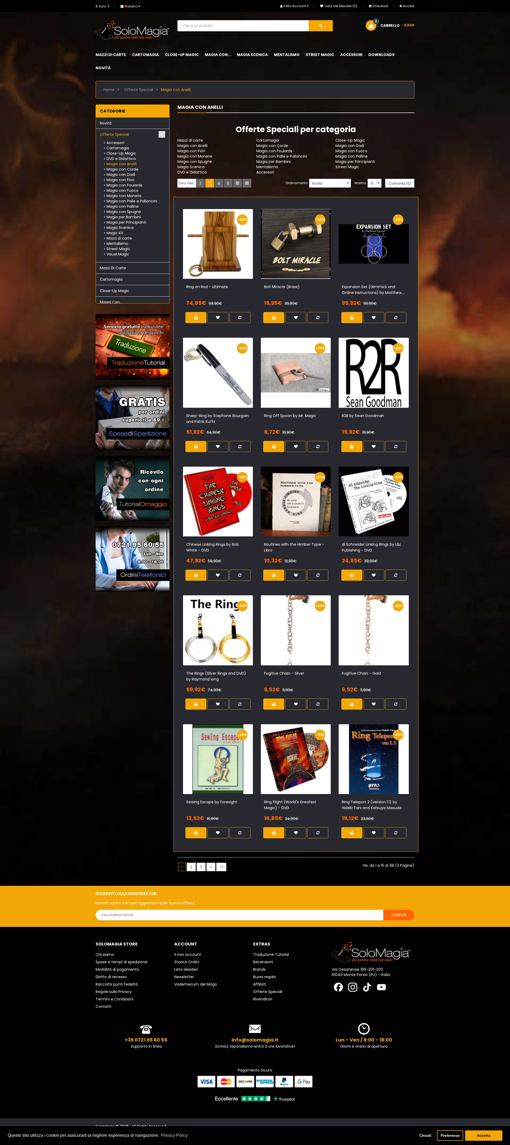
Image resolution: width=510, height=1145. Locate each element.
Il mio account (187, 954)
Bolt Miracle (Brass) (282, 286)
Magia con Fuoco (122, 190)
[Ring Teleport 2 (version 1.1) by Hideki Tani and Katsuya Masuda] (374, 759)
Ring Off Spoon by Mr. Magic (290, 415)
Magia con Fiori (120, 180)
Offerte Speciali (138, 90)
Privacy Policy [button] (174, 1135)
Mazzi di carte (119, 238)
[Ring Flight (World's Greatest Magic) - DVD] (296, 759)
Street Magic (118, 248)
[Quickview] (231, 250)
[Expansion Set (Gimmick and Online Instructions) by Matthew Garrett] (374, 244)
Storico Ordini (186, 962)
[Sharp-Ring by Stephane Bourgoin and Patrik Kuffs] (218, 372)
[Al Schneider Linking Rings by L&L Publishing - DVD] (374, 501)
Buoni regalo (264, 976)
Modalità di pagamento (117, 969)
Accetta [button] (484, 1135)
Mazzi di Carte (113, 268)
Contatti (103, 1006)
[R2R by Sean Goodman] (374, 372)
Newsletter (184, 976)
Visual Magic (118, 254)
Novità (106, 123)
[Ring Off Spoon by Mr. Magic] (296, 372)
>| (221, 867)
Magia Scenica (120, 227)
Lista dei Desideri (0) (340, 6)
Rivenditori (262, 999)
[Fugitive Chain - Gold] (374, 630)
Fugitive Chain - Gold (361, 673)
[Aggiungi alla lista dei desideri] (213, 250)
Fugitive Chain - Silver (284, 673)
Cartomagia (118, 148)
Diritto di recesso (111, 976)
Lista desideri (186, 969)
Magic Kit (115, 233)
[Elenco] (237, 183)
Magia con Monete (124, 195)
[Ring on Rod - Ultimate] (218, 244)
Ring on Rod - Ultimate (207, 286)
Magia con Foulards (124, 185)
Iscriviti (398, 915)
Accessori (115, 142)
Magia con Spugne (124, 211)
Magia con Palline (123, 206)
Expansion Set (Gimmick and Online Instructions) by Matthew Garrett (372, 292)
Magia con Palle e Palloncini (132, 201)
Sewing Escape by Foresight (211, 802)
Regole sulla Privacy (114, 991)
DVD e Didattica (121, 158)
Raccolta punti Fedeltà (117, 984)
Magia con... (111, 302)
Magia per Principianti (126, 222)
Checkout (380, 6)
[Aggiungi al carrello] (204, 250)
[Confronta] (222, 250)
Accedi (408, 6)
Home (108, 90)
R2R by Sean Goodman (363, 415)
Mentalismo (117, 243)
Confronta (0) (400, 183)
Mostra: (361, 183)
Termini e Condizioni (114, 999)
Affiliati (259, 984)
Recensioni (263, 962)
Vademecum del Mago (195, 984)
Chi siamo (105, 954)
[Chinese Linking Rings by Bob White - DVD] (218, 501)
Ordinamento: (297, 183)
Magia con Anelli (176, 90)
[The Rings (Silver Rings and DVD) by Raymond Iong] (218, 630)
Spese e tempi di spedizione (121, 962)
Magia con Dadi (121, 174)
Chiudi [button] (425, 1135)
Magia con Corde (122, 169)
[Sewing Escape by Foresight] (218, 759)
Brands (259, 969)
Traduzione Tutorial (271, 954)
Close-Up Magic (121, 153)
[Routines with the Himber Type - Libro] (296, 501)
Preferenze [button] (450, 1135)
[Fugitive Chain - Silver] (296, 630)
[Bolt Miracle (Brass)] (296, 244)
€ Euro (102, 6)
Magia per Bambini (124, 217)
